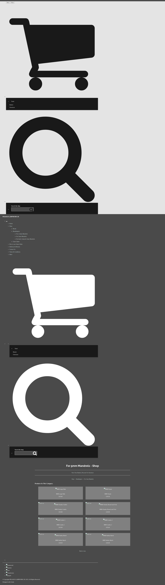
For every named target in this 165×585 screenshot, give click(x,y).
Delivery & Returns (14, 246)
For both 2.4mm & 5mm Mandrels (25, 239)
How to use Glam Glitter (16, 244)
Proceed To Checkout (88, 472)
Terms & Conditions (14, 252)
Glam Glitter (16, 241)
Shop (10, 226)
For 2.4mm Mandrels (22, 234)
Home (11, 223)
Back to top (82, 551)
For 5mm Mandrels (21, 236)
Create (12, 582)
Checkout (12, 107)
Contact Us (12, 249)
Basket (11, 105)
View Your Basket (76, 472)
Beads (14, 228)
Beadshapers (16, 231)
